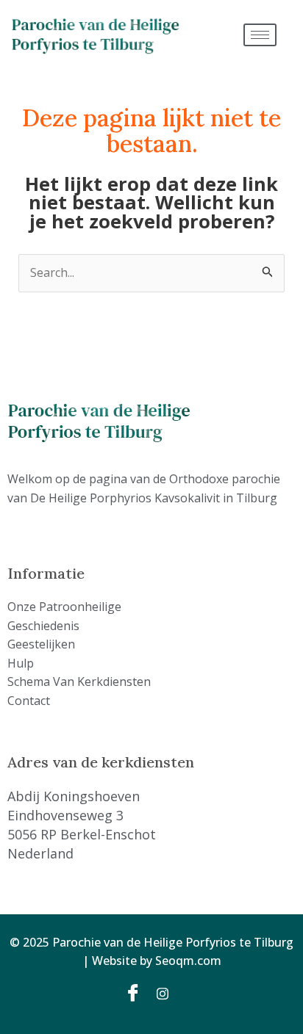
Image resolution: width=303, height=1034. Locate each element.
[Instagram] (168, 993)
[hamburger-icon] (260, 35)
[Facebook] (135, 993)
